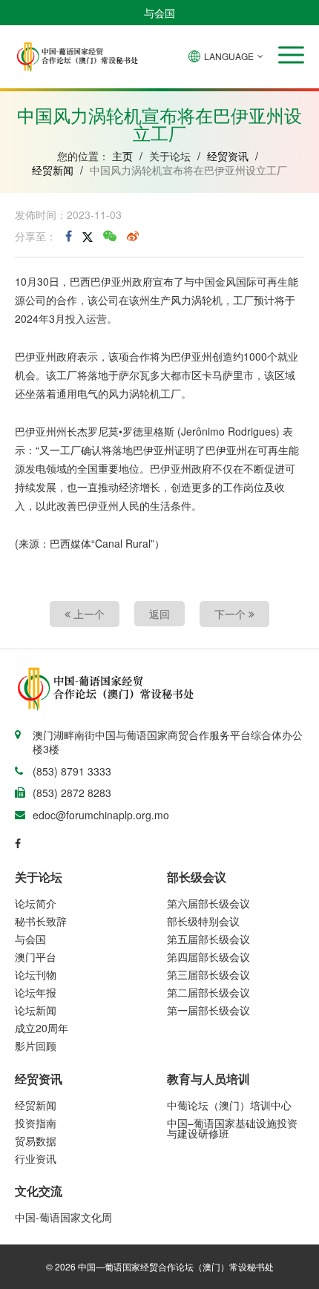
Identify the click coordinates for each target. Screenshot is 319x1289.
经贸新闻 (52, 170)
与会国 (159, 12)
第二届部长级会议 (208, 992)
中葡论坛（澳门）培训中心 (229, 1105)
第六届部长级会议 (208, 903)
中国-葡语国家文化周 (63, 1217)
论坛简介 (35, 903)
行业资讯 (35, 1158)
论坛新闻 (35, 1010)
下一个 (231, 613)
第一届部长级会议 (208, 1010)
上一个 (87, 613)
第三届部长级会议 (208, 974)
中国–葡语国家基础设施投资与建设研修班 (232, 1128)
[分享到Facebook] (68, 236)
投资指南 (35, 1122)
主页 (122, 155)
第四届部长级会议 (208, 956)
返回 (159, 613)
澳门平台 (35, 956)
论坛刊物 (35, 974)
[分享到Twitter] (87, 236)
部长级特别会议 (203, 921)
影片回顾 (35, 1045)
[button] (291, 55)
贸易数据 (35, 1140)
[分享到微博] (132, 236)
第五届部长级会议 (208, 938)
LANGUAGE (229, 56)
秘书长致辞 (41, 921)
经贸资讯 (228, 155)
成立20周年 (41, 1027)
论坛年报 (35, 992)
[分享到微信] (110, 236)
